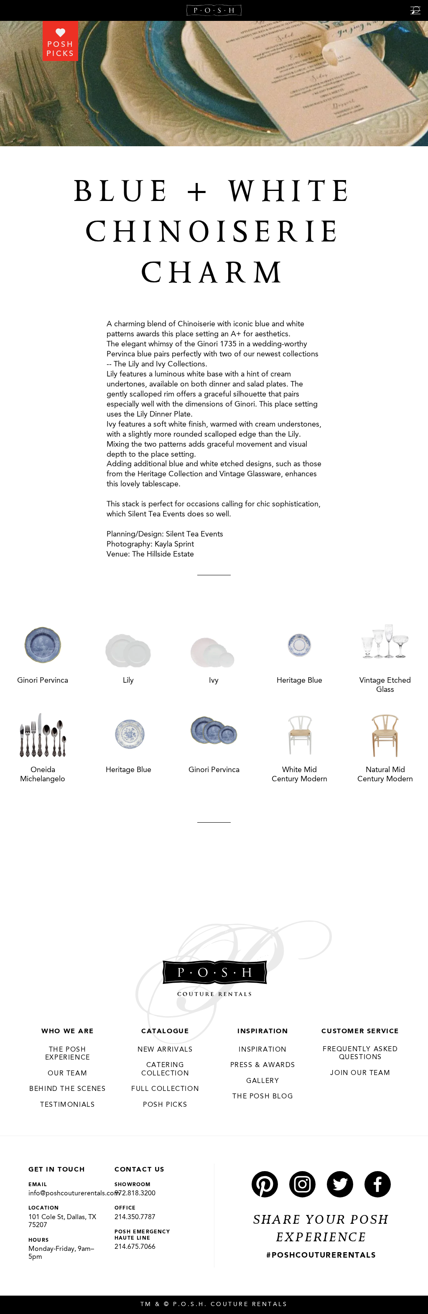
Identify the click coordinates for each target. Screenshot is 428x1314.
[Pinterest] (265, 1184)
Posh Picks (165, 1105)
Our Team (67, 1073)
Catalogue (165, 1031)
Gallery (262, 1081)
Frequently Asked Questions (360, 1053)
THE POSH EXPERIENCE (67, 1054)
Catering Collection (165, 1069)
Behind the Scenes (67, 1089)
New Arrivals (165, 1050)
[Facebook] (377, 1184)
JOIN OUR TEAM (360, 1073)
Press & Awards (263, 1065)
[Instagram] (302, 1184)
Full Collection (165, 1089)
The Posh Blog (262, 1096)
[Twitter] (340, 1184)
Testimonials (67, 1105)
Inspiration (262, 1031)
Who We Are (67, 1031)
